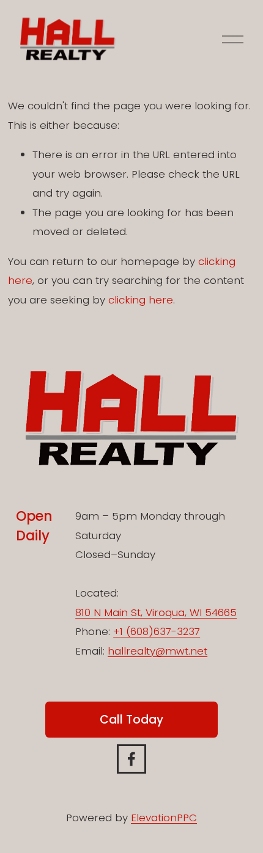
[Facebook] (131, 759)
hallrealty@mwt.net (157, 651)
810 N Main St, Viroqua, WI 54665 (156, 612)
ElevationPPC (164, 817)
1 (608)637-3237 (160, 631)
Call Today (131, 719)
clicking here (140, 299)
